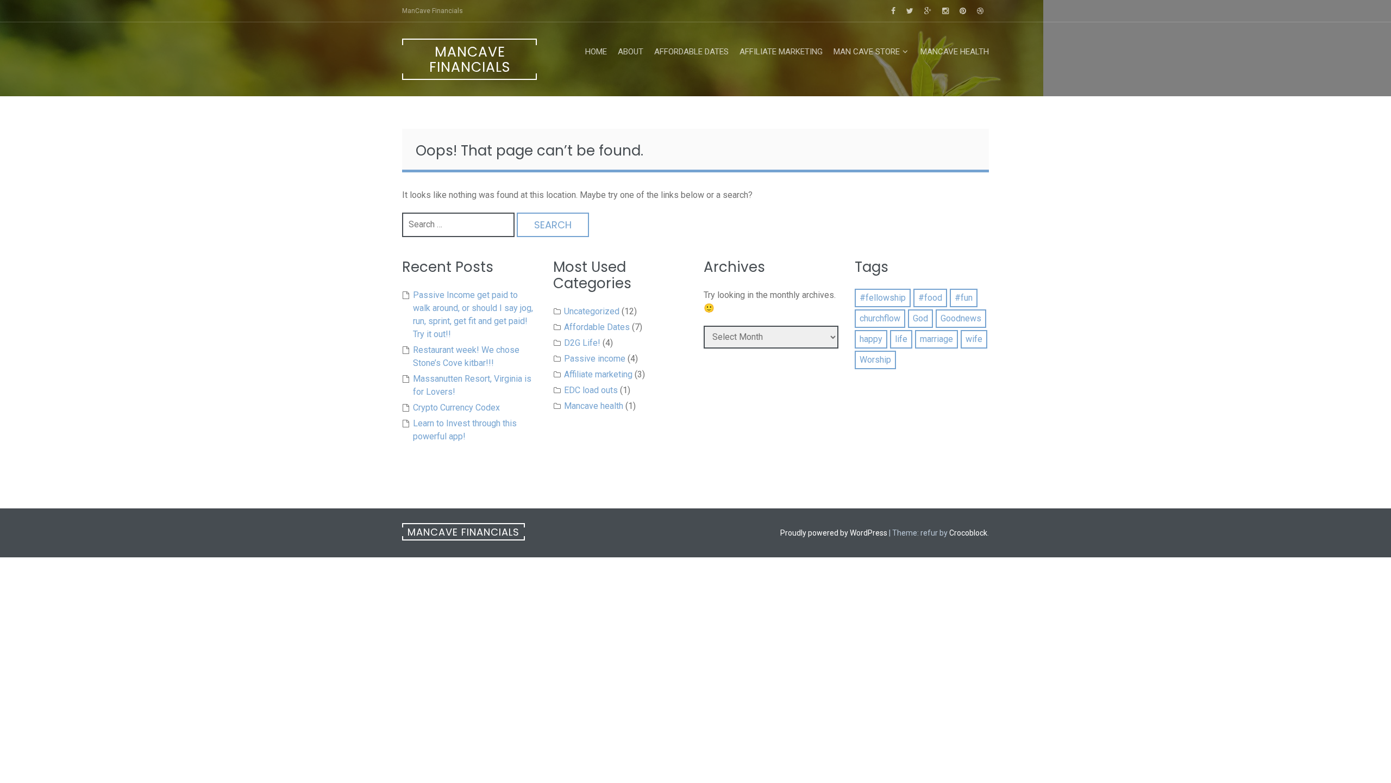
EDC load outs (591, 390)
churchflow (880, 318)
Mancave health (954, 52)
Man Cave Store (867, 52)
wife (974, 339)
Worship (875, 360)
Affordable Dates (691, 52)
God (920, 318)
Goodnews (961, 318)
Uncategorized (591, 311)
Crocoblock (968, 533)
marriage (936, 339)
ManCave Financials (469, 59)
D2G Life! (582, 343)
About (630, 52)
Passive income (594, 358)
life (901, 339)
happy (871, 339)
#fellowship (883, 298)
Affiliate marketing (781, 52)
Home (596, 52)
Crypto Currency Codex (456, 407)
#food (930, 298)
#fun (964, 298)
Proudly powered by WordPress (833, 533)
